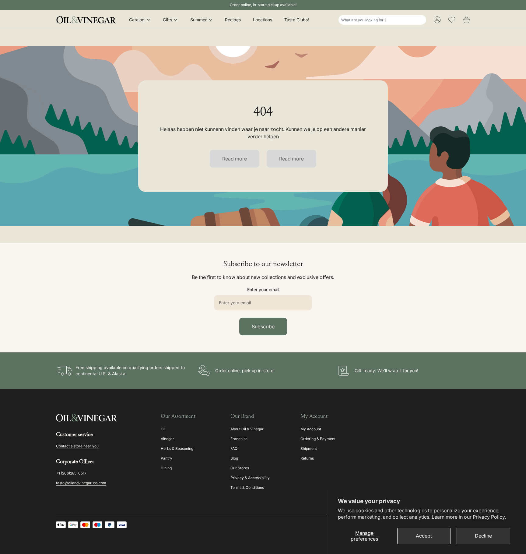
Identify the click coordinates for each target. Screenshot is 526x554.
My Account (310, 429)
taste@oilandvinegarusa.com (81, 483)
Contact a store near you (77, 446)
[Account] (437, 20)
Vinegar (167, 438)
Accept (424, 536)
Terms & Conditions (247, 487)
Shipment (308, 448)
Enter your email (263, 289)
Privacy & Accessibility (250, 477)
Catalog (137, 19)
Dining (166, 468)
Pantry (166, 458)
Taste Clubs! (296, 19)
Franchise (238, 438)
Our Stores (239, 468)
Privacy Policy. (489, 517)
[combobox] (382, 20)
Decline (483, 536)
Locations (262, 19)
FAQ (233, 448)
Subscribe (263, 326)
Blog (234, 458)
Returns (307, 458)
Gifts (167, 19)
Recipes (233, 19)
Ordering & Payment (317, 438)
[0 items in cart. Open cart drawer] (466, 19)
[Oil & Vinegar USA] (87, 20)
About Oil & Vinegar (247, 429)
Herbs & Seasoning (177, 448)
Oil (163, 429)
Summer (198, 19)
